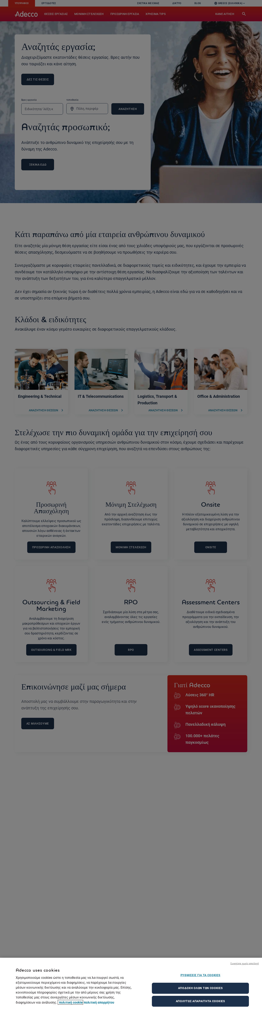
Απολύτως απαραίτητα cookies (200, 1001)
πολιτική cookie (70, 1002)
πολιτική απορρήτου (99, 1002)
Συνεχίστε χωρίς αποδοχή (244, 963)
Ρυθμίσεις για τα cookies (200, 975)
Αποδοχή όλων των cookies (200, 988)
